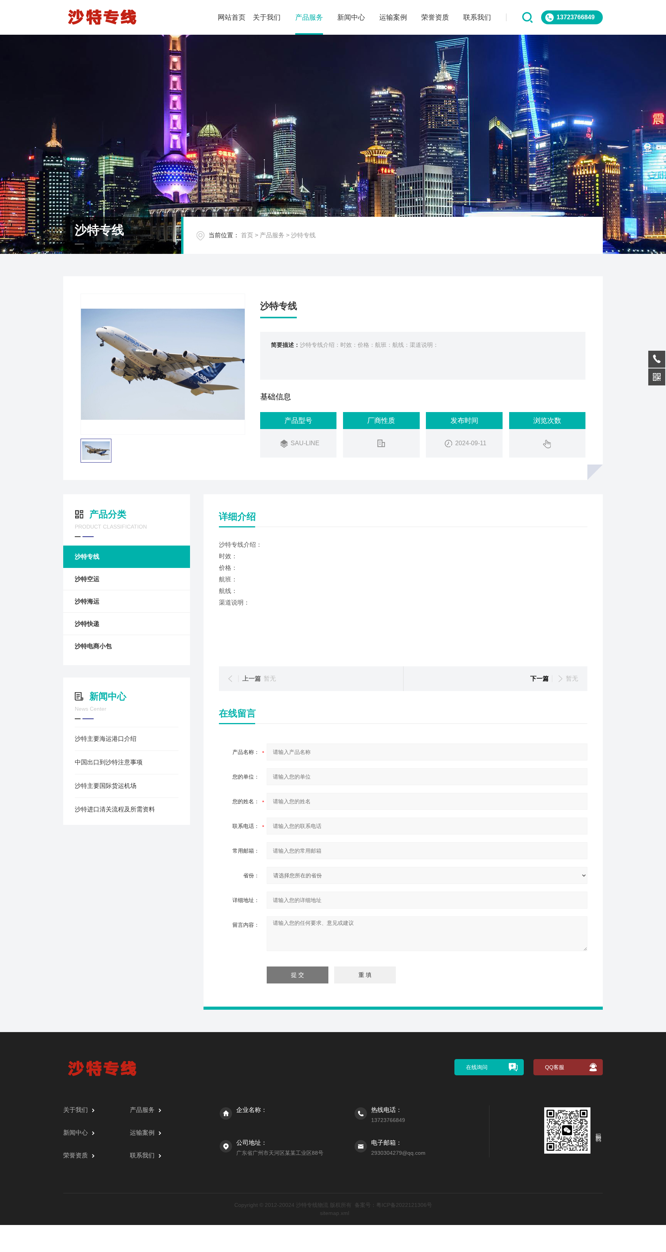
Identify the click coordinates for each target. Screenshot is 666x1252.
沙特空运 (87, 579)
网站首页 (232, 17)
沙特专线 (303, 235)
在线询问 (477, 1067)
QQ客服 (554, 1067)
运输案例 (393, 17)
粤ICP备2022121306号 (404, 1205)
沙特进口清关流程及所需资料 (115, 809)
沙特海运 (87, 601)
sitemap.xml (334, 1213)
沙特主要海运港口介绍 (105, 738)
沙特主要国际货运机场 (105, 785)
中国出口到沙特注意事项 (109, 762)
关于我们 (267, 17)
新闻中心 (351, 17)
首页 (247, 235)
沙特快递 (87, 623)
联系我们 (477, 17)
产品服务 (309, 17)
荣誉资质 (435, 17)
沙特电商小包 (93, 646)
